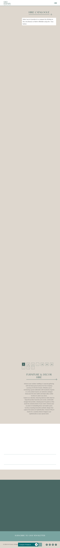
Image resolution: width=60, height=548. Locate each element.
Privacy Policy (45, 499)
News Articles (26, 501)
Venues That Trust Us (10, 494)
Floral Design (7, 488)
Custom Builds (8, 491)
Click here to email (9, 514)
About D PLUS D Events (47, 488)
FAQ (23, 491)
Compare (27, 52)
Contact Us (44, 502)
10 (42, 364)
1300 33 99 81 (45, 514)
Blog (23, 498)
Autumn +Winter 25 (46, 494)
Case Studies (7, 499)
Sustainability (7, 496)
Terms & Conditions (46, 496)
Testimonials (25, 488)
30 (51, 364)
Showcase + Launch (46, 491)
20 (47, 364)
